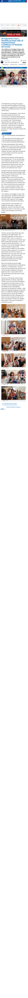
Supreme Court (13, 64)
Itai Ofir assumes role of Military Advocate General (13, 141)
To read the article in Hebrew (10, 403)
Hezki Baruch (7, 60)
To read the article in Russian (10, 404)
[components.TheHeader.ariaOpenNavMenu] (4, 1)
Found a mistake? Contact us (13, 407)
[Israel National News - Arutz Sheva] (14, 1)
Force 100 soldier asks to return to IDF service (12, 140)
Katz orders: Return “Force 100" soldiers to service (13, 138)
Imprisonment (5, 64)
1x (25, 228)
